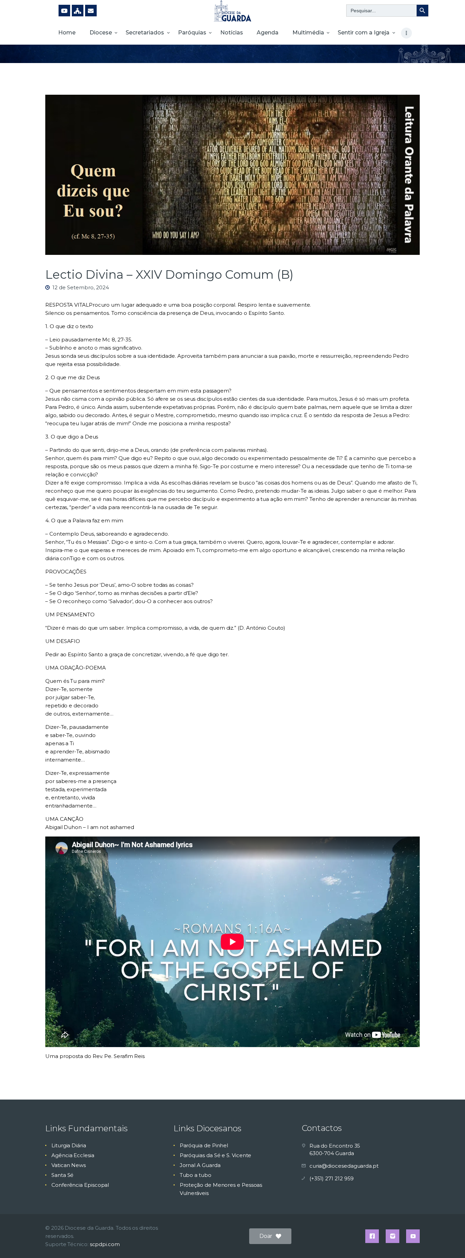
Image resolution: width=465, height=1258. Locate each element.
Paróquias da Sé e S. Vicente (216, 1155)
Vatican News (68, 1165)
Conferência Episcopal (80, 1185)
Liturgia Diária (68, 1145)
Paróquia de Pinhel (204, 1145)
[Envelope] (91, 10)
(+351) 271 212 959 (331, 1178)
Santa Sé (62, 1175)
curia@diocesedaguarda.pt (344, 1166)
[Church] (77, 10)
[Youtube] (64, 10)
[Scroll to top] (448, 1241)
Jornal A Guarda (200, 1165)
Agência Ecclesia (72, 1155)
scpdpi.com (105, 1244)
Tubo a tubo (195, 1175)
